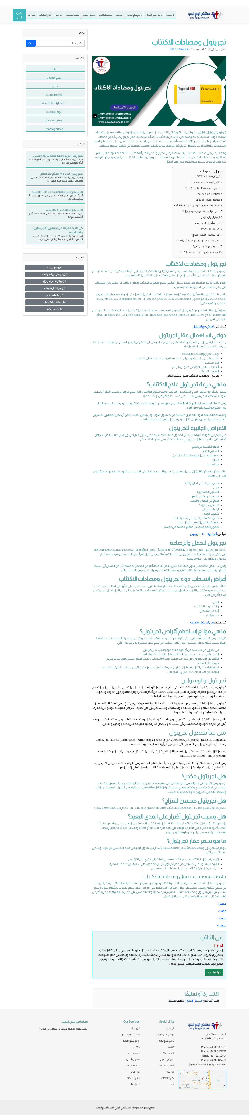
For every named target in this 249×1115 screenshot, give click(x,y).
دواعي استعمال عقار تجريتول (205, 181)
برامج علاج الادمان (134, 14)
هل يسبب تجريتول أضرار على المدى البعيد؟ (197, 240)
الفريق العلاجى (105, 14)
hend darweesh (179, 49)
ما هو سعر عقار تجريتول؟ (206, 246)
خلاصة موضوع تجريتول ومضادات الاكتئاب (199, 252)
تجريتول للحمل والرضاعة (208, 199)
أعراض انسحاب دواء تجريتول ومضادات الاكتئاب (197, 205)
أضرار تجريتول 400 (54, 267)
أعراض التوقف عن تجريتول (54, 281)
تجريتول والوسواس (210, 217)
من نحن (58, 14)
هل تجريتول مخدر (54, 309)
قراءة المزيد (214, 972)
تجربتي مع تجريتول (203, 326)
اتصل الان (19, 15)
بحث (30, 43)
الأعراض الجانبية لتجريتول (208, 193)
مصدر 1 (221, 903)
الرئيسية (170, 14)
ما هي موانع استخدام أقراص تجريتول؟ (201, 211)
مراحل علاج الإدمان (154, 14)
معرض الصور (89, 14)
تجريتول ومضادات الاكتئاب (207, 176)
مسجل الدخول (193, 1000)
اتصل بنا (32, 14)
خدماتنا (119, 14)
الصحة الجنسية (72, 14)
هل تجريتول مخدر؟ (209, 228)
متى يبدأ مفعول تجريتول (207, 223)
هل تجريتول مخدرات (202, 622)
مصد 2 (222, 910)
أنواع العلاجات (45, 14)
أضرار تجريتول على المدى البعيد (55, 274)
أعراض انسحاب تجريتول (203, 534)
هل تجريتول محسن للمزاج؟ (205, 234)
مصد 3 (222, 918)
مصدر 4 (221, 925)
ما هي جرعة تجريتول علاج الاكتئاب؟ (203, 188)
